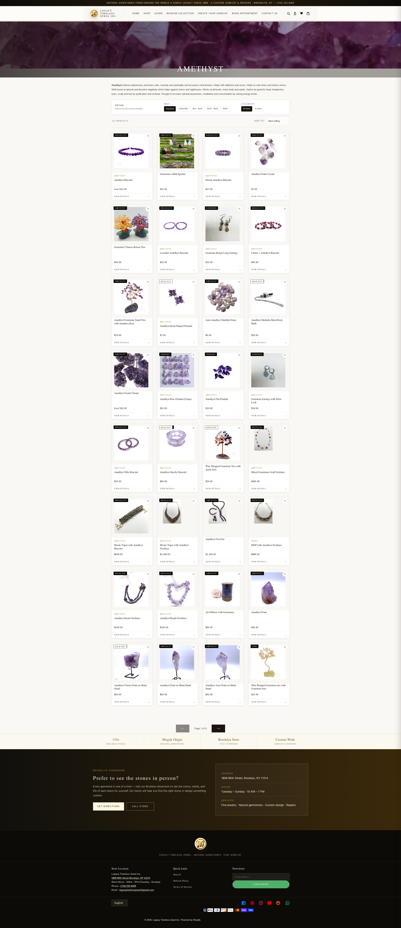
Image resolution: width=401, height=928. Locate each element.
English (119, 902)
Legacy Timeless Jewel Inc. (108, 13)
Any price (170, 109)
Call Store (140, 806)
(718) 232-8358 (128, 886)
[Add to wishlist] (148, 135)
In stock (258, 109)
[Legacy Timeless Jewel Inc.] (200, 846)
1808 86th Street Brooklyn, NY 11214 (131, 878)
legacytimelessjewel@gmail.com (136, 890)
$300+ (225, 109)
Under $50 (183, 109)
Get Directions (108, 806)
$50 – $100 (197, 109)
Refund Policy (181, 881)
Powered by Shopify (190, 920)
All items (246, 109)
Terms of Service (182, 887)
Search (177, 874)
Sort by (259, 121)
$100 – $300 (212, 109)
